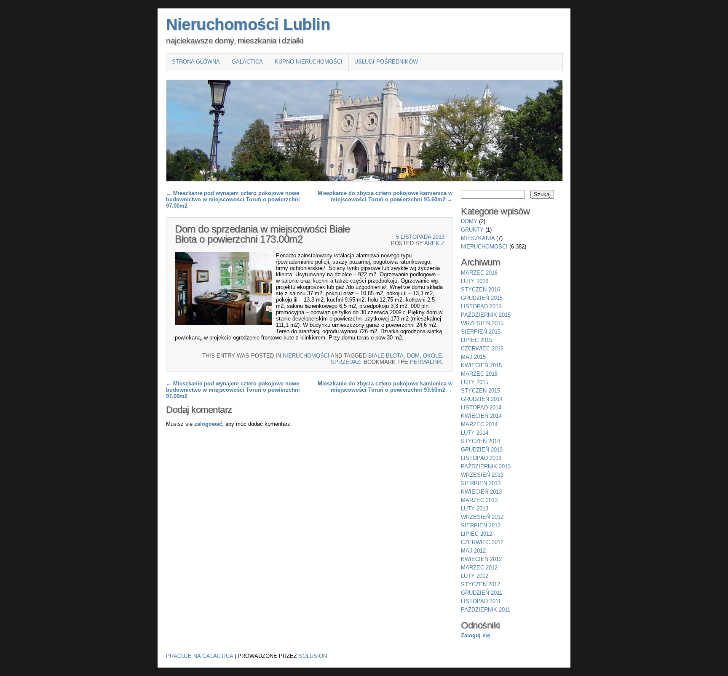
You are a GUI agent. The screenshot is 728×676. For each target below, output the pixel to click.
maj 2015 (473, 357)
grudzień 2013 (482, 449)
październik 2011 (485, 610)
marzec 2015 (479, 374)
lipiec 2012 (476, 534)
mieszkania (478, 238)
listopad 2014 (481, 407)
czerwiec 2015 (482, 348)
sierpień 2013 (480, 483)
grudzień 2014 (482, 399)
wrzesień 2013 (482, 475)
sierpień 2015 (480, 332)
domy (469, 221)
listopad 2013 (481, 458)
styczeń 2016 (480, 289)
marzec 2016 (479, 273)
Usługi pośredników (386, 62)
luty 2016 (474, 281)
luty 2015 (474, 382)
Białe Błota (386, 356)
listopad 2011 (481, 601)
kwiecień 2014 (481, 416)
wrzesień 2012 (482, 517)
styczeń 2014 (480, 441)
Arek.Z (434, 243)
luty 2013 (474, 508)
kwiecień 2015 (481, 365)
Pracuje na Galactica (199, 656)
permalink (426, 362)
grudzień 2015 (482, 298)
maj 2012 (473, 551)
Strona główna (196, 62)
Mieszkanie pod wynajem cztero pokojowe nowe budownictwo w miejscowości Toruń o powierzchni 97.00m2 (233, 199)
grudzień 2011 (481, 593)
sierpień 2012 (480, 525)
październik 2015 (486, 315)
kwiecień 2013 (481, 492)
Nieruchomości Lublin (248, 24)
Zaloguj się (475, 635)
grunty (472, 230)
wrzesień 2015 (482, 323)
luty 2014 (474, 433)
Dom (413, 356)
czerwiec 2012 (482, 542)
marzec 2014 (479, 424)
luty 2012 (474, 576)
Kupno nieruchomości (309, 62)
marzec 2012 (479, 567)
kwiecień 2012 (481, 559)
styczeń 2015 (480, 390)
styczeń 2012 (480, 584)
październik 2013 (486, 466)
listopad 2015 (481, 306)
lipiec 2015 (476, 340)
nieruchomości (306, 356)
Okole (432, 356)
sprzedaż (345, 362)
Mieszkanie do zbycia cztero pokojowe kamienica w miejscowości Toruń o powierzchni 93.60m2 (385, 196)
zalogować (208, 424)
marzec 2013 (479, 500)
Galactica (247, 62)
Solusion (313, 656)
